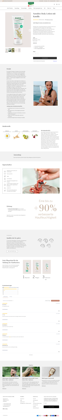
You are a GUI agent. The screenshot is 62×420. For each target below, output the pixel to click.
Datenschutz (22, 401)
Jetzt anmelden (51, 406)
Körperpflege (24, 8)
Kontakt (34, 406)
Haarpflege (17, 8)
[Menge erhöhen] (38, 54)
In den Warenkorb (45, 58)
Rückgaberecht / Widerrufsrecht (25, 403)
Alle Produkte (10, 8)
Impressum (22, 398)
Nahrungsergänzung (37, 8)
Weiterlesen (4, 388)
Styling (30, 8)
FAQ (33, 401)
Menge (34, 51)
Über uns (49, 8)
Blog (54, 8)
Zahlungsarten (35, 400)
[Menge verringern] (34, 54)
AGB (21, 400)
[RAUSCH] (31, 4)
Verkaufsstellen (39, 48)
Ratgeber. (31, 365)
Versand (34, 398)
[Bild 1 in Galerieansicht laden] (18, 29)
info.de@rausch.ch (6, 406)
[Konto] (56, 4)
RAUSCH (6, 415)
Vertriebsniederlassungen (37, 403)
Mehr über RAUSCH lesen (12, 251)
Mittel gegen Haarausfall (48, 378)
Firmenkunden (35, 404)
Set (44, 8)
